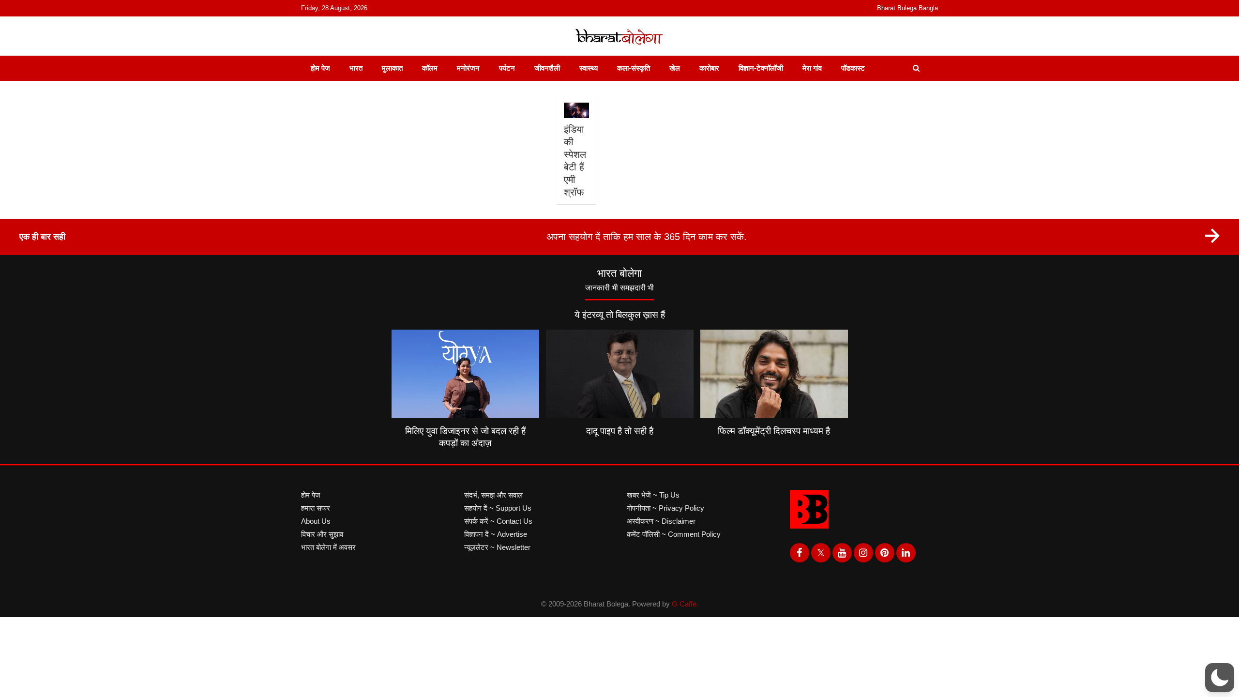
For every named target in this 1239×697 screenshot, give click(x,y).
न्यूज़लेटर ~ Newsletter (497, 547)
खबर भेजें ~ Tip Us (653, 495)
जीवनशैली (547, 68)
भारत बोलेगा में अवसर (328, 547)
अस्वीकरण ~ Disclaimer (661, 521)
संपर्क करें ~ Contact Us (498, 521)
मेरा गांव (812, 68)
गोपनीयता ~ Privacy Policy (665, 508)
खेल (674, 68)
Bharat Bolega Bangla (907, 8)
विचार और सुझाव (322, 534)
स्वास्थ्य (588, 68)
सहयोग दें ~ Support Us (497, 508)
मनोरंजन (468, 68)
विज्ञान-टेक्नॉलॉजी (761, 68)
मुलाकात (392, 68)
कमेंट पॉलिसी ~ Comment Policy (674, 534)
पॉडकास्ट (853, 68)
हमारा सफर (315, 508)
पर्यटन (507, 68)
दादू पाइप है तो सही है (619, 431)
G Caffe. (685, 604)
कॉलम (430, 68)
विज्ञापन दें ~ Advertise (495, 534)
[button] (1219, 677)
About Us (316, 521)
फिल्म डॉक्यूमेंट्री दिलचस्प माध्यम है (774, 431)
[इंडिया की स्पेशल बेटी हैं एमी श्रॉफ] (576, 110)
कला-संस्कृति (633, 68)
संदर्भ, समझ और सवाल (493, 495)
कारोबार (709, 68)
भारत (356, 68)
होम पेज (320, 68)
